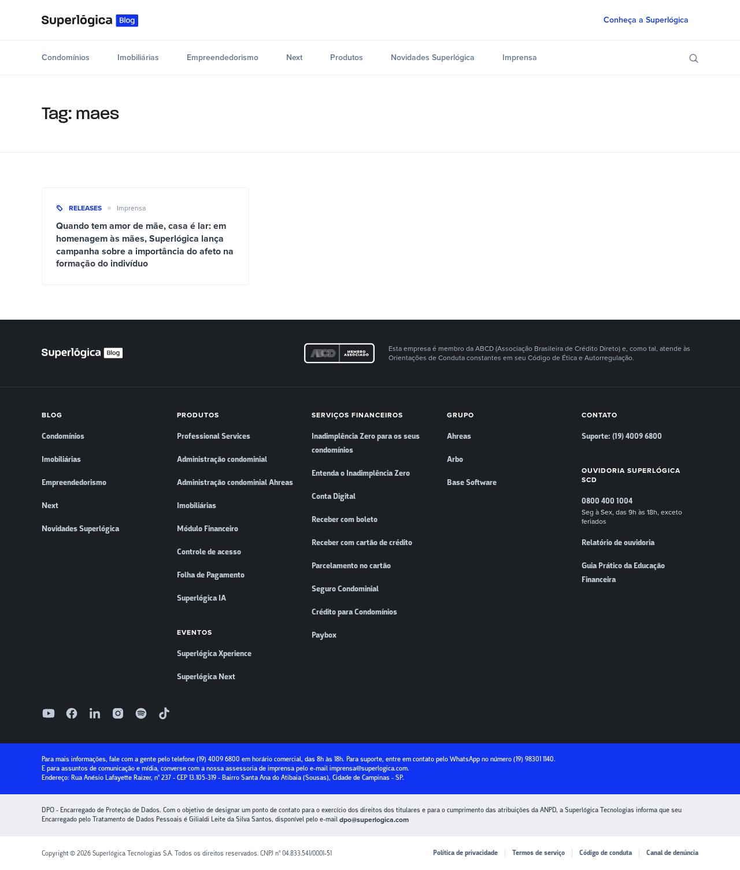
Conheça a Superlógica (646, 20)
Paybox (324, 635)
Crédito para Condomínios (354, 612)
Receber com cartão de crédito (362, 543)
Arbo (455, 459)
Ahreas (459, 436)
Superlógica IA (201, 598)
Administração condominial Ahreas (235, 482)
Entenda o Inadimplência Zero (361, 473)
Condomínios (66, 57)
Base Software (472, 482)
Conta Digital (334, 496)
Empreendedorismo (222, 57)
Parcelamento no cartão (351, 566)
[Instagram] (118, 713)
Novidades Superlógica (433, 57)
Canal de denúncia (672, 853)
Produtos (346, 57)
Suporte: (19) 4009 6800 (622, 436)
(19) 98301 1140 (533, 759)
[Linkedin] (95, 713)
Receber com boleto (345, 519)
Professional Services (213, 436)
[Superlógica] (90, 20)
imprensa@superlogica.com (369, 768)
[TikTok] (164, 713)
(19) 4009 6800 (218, 759)
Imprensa (519, 57)
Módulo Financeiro (207, 529)
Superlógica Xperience (214, 654)
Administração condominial (222, 459)
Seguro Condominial (345, 589)
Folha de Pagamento (211, 575)
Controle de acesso (209, 552)
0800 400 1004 (607, 501)
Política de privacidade (465, 853)
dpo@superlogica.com (374, 820)
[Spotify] (141, 713)
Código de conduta (605, 853)
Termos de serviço (538, 853)
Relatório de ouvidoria (618, 543)
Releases (85, 208)
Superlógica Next (206, 677)
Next (294, 57)
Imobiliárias (138, 57)
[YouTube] (49, 713)
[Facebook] (72, 713)
